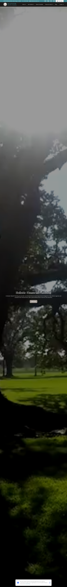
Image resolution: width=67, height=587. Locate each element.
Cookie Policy (27, 583)
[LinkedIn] (48, 1)
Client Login (60, 1)
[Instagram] (54, 1)
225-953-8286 (26, 1)
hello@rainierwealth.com (35, 1)
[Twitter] (45, 1)
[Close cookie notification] (49, 582)
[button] (24, 4)
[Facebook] (51, 1)
